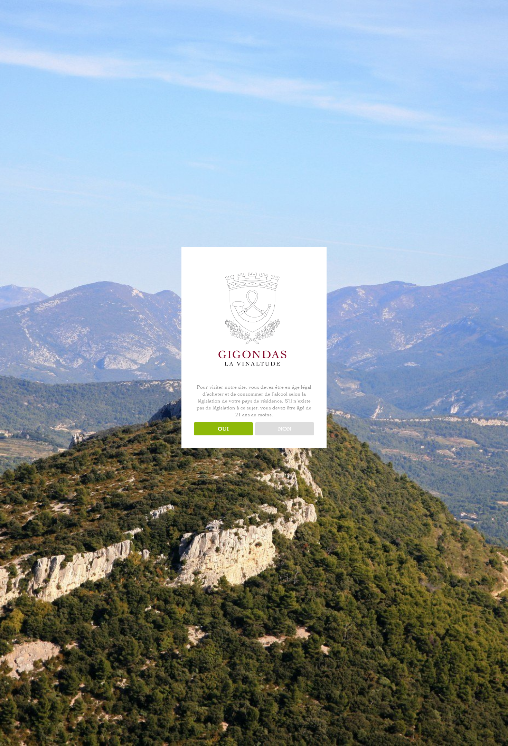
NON (284, 429)
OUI (223, 429)
